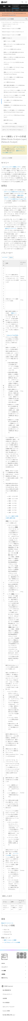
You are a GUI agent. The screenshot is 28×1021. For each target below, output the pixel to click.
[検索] (22, 2)
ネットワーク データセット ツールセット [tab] (13, 126)
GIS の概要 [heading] (3, 970)
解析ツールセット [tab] (7, 38)
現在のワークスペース (10, 228)
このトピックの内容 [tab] (7, 158)
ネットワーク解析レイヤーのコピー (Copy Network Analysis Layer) (14, 68)
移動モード (13, 313)
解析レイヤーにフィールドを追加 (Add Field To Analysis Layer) (14, 45)
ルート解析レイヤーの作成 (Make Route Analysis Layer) (13, 101)
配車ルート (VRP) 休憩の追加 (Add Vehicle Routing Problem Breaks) (14, 53)
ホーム (2, 10)
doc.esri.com (12, 15)
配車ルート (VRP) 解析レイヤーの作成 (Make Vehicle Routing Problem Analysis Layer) (14, 111)
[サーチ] (26, 19)
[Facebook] (18, 954)
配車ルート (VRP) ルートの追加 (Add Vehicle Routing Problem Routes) (14, 58)
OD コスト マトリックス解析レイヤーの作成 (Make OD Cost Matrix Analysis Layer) (14, 96)
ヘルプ (9, 10)
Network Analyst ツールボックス (10, 24)
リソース (15, 6)
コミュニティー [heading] (4, 966)
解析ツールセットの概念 (11, 123)
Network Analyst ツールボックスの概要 (11, 28)
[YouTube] (25, 957)
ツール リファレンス (12, 10)
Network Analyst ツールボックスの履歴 (11, 35)
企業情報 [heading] (3, 974)
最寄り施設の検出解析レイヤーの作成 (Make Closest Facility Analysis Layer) (14, 86)
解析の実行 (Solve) (8, 120)
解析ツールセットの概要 (9, 41)
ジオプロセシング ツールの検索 (12, 942)
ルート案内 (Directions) (9, 82)
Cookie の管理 (6, 1011)
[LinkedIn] (25, 954)
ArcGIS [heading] (3, 963)
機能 (9, 6)
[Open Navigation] (26, 2)
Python (17, 10)
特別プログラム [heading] (4, 977)
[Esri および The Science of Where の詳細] (4, 957)
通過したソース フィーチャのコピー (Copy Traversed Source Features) (14, 73)
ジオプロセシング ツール (18, 22)
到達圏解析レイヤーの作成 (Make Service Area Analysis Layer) (15, 106)
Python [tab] (11, 257)
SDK (22, 10)
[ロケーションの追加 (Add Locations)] (14, 191)
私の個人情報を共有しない (9, 1015)
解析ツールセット (7, 26)
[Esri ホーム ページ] (4, 2)
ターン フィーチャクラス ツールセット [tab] (13, 129)
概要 (4, 6)
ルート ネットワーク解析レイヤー (11, 167)
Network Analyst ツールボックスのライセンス (13, 31)
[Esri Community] (18, 957)
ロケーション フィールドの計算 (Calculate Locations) (14, 63)
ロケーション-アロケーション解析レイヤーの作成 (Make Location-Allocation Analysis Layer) (15, 91)
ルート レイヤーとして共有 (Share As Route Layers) (14, 116)
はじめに (5, 10)
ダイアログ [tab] (5, 257)
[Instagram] (21, 957)
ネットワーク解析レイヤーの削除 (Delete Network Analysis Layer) (13, 78)
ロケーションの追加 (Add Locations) (12, 49)
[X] (21, 954)
